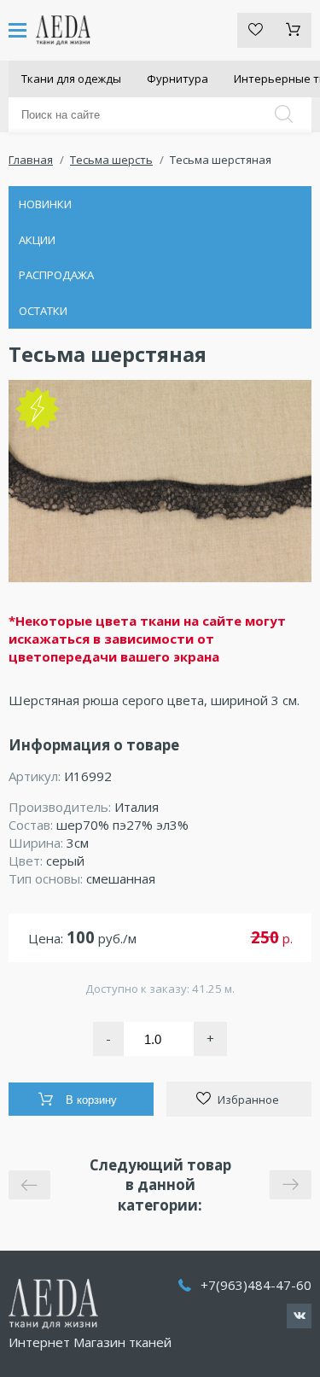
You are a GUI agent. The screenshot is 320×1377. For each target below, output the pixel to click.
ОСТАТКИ (43, 310)
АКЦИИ (37, 240)
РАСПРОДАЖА (56, 275)
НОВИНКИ (45, 204)
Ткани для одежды (71, 78)
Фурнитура (177, 78)
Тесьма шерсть (111, 159)
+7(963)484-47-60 (256, 1284)
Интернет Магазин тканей (90, 1342)
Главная (31, 159)
